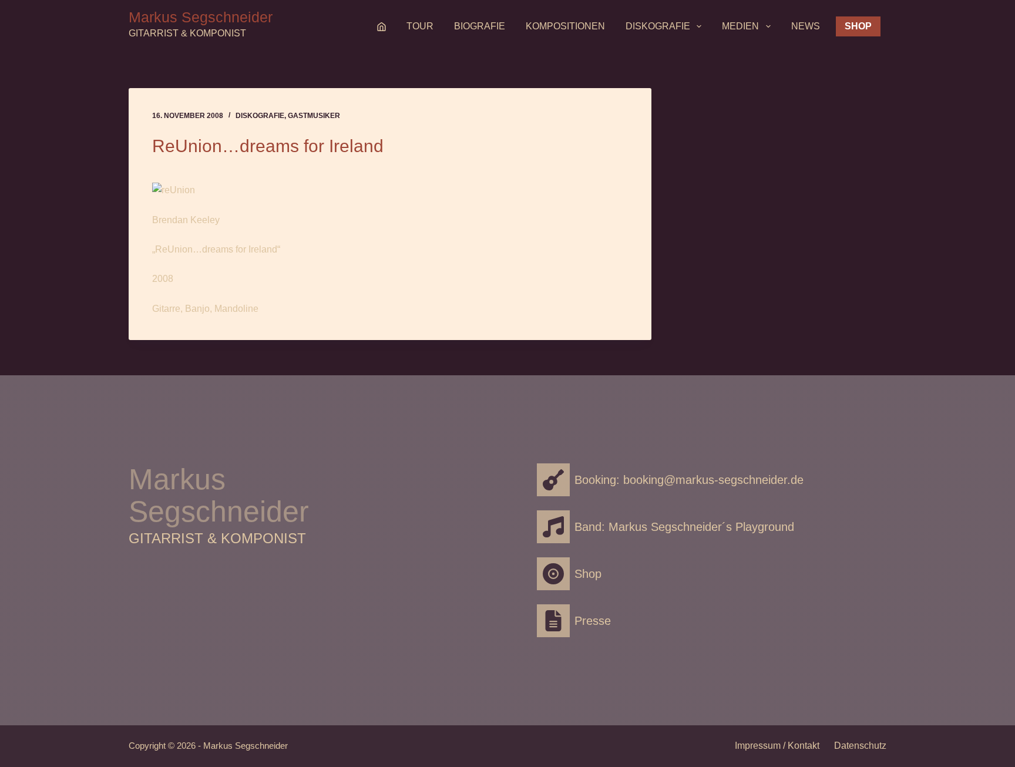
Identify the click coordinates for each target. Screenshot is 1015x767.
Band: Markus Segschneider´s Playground (684, 526)
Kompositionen (565, 26)
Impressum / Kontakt (777, 746)
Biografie (479, 26)
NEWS (805, 26)
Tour (419, 26)
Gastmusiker (314, 116)
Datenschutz (860, 746)
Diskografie (658, 26)
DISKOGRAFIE (260, 116)
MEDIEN (740, 26)
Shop (858, 26)
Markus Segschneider (201, 17)
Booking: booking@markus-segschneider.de (689, 479)
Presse (592, 620)
